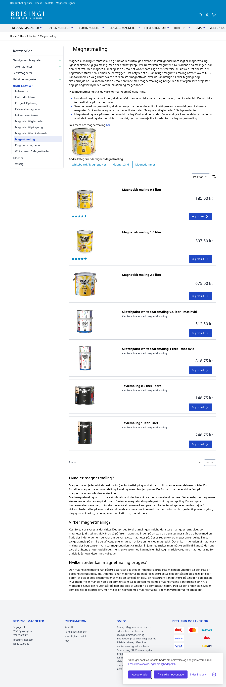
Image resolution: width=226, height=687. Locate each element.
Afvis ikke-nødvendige (171, 674)
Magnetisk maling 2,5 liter (141, 275)
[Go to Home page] (28, 15)
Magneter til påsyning (29, 127)
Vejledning (217, 28)
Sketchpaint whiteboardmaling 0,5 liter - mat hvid (159, 312)
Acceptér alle (140, 674)
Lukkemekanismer (26, 115)
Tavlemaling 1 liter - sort (140, 423)
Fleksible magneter (122, 28)
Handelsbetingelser (21, 3)
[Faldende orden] (214, 177)
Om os (38, 3)
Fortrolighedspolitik (75, 636)
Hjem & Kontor (155, 28)
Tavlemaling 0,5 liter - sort (141, 386)
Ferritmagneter (89, 28)
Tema (198, 28)
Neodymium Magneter (27, 60)
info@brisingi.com (23, 639)
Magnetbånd (121, 164)
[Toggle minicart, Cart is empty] (214, 15)
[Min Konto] (207, 15)
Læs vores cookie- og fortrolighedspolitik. (152, 664)
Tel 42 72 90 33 (21, 643)
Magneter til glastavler (29, 121)
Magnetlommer (145, 164)
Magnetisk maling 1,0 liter (141, 232)
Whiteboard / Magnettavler (32, 151)
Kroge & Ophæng (26, 103)
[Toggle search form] (200, 15)
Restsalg (18, 164)
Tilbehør (180, 28)
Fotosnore (21, 91)
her (108, 125)
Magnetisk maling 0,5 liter (141, 190)
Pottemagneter (58, 28)
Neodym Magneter (25, 28)
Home (13, 36)
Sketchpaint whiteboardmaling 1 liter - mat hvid (158, 349)
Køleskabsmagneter (27, 109)
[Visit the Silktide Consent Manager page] (214, 674)
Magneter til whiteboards (31, 133)
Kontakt (49, 3)
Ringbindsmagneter (27, 145)
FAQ (67, 641)
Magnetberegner (65, 3)
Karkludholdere (25, 97)
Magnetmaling (48, 36)
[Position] (200, 176)
